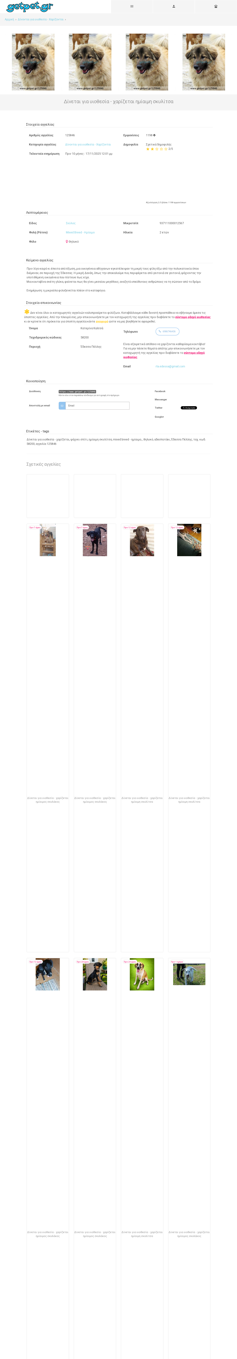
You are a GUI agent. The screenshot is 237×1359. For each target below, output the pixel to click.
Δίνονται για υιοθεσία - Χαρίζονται (88, 144)
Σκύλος (71, 223)
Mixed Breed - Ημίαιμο (80, 232)
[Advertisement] (177, 175)
